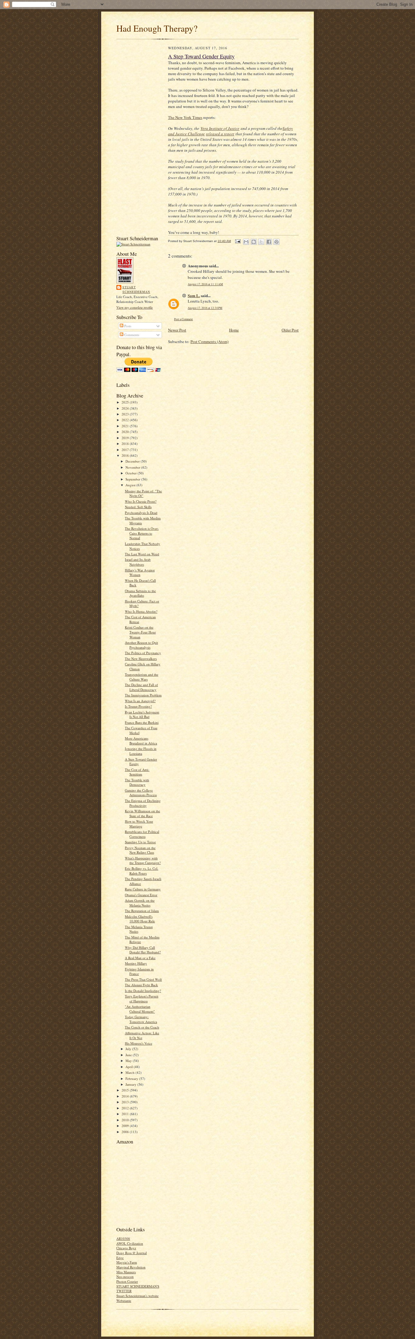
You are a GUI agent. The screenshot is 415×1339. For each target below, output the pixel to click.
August (130, 485)
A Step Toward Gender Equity (201, 56)
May (129, 1060)
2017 (126, 449)
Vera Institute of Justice (220, 128)
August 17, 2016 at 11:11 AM (205, 284)
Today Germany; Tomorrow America (141, 1019)
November (133, 467)
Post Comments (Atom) (209, 341)
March (130, 1072)
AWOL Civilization (129, 1243)
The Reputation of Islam (142, 910)
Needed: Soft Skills (138, 507)
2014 (126, 1096)
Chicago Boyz (126, 1248)
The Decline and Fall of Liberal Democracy (141, 687)
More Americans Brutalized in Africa (141, 740)
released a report (220, 134)
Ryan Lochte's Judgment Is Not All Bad (142, 714)
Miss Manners (126, 1272)
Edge (120, 1257)
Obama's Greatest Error (141, 895)
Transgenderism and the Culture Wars (141, 677)
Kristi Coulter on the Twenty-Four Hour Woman (140, 632)
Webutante (123, 1300)
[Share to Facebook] (269, 242)
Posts (127, 326)
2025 (126, 402)
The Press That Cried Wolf (143, 979)
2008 (126, 1131)
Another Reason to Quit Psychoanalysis (141, 645)
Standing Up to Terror (140, 842)
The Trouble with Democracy (137, 782)
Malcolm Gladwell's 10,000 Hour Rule (140, 919)
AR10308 (123, 1238)
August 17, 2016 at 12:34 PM (205, 308)
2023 (126, 414)
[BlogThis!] (254, 242)
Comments (131, 334)
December (133, 461)
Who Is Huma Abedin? (141, 611)
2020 (126, 431)
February (132, 1078)
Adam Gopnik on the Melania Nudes (140, 902)
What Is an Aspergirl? (140, 701)
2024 (126, 408)
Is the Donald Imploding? (143, 990)
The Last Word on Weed (142, 554)
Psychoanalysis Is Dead (141, 512)
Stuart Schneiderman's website (137, 1295)
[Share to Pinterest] (276, 242)
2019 (126, 437)
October (131, 473)
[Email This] (246, 242)
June (129, 1055)
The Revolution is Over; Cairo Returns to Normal (142, 533)
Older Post (290, 330)
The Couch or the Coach (142, 1027)
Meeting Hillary (136, 963)
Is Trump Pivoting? (138, 706)
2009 (126, 1125)
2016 (126, 455)
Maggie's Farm (126, 1262)
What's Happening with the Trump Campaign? (143, 860)
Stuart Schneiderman (136, 289)
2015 (126, 1090)
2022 (126, 420)
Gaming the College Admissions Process (141, 792)
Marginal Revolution (131, 1267)
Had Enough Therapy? (156, 28)
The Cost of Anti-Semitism (137, 772)
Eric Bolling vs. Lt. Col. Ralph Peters (141, 871)
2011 (126, 1114)
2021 (126, 426)
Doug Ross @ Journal (131, 1253)
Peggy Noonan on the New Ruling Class (140, 850)
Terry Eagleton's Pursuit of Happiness (141, 998)
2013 (126, 1102)
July (128, 1048)
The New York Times (185, 117)
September (133, 479)
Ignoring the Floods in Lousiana (140, 751)
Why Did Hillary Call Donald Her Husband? (143, 950)
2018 (126, 443)
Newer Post (177, 330)
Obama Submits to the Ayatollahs (140, 593)
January (131, 1084)
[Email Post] (238, 241)
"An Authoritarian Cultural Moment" (140, 1009)
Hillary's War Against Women (140, 572)
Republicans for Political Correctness (142, 834)
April (129, 1066)
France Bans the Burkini (142, 722)
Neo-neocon (125, 1276)
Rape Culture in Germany (143, 889)
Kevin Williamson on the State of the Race (142, 813)
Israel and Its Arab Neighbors (138, 562)
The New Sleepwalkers (141, 658)
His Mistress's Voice (138, 1043)
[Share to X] (261, 242)
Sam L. (194, 295)
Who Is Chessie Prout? (140, 501)
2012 (126, 1108)
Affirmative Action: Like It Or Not (142, 1035)
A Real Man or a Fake (140, 958)
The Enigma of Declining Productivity (143, 803)
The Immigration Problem (143, 695)
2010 (126, 1120)
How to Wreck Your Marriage (139, 823)
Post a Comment (183, 319)
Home (234, 330)
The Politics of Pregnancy (143, 652)
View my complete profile (134, 307)
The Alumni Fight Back (141, 985)
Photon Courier (127, 1281)
